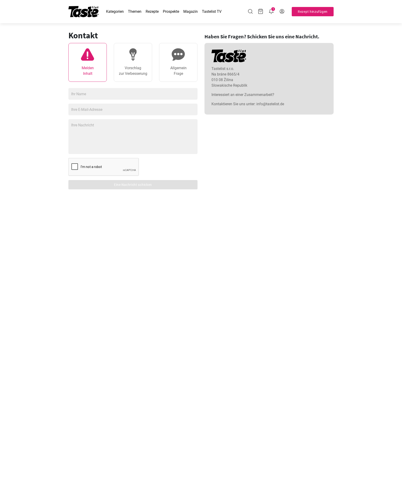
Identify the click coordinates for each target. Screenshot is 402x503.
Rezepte (152, 11)
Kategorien (115, 11)
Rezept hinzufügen (313, 11)
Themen (134, 11)
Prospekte (171, 11)
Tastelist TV (211, 11)
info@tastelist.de (270, 104)
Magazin (190, 11)
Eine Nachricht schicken (133, 185)
